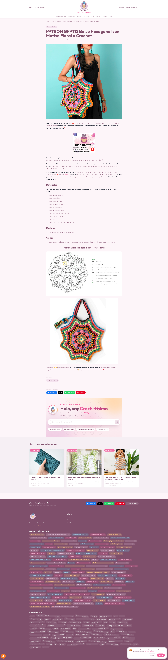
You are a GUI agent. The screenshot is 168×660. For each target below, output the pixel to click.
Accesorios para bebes (80, 534)
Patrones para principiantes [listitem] (86, 429)
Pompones (48, 588)
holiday (135, 644)
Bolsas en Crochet (52, 380)
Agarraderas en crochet (38, 537)
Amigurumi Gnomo (85, 537)
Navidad (80, 581)
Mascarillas (83, 578)
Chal (92, 16)
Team (66, 174)
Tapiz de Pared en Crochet (122, 597)
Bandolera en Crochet (67, 631)
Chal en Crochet (121, 631)
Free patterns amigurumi (39, 566)
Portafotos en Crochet (95, 588)
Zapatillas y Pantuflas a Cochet (114, 603)
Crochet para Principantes (106, 556)
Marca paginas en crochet (68, 578)
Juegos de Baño (36, 572)
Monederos (120, 578)
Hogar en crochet (63, 569)
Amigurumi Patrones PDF (82, 634)
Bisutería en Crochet (99, 637)
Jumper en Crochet (53, 632)
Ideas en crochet (88, 569)
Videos (99, 603)
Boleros (49, 544)
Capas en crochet (80, 547)
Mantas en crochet (37, 578)
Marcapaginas (128, 641)
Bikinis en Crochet (95, 541)
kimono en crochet (126, 644)
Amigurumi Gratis (61, 16)
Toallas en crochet (36, 600)
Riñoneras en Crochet (54, 594)
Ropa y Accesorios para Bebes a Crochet (77, 594)
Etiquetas (134, 7)
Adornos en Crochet (114, 534)
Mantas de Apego (125, 575)
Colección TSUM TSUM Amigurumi (86, 553)
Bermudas (82, 541)
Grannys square (131, 566)
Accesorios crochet (37, 534)
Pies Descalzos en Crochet (101, 584)
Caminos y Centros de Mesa (38, 625)
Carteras (34, 550)
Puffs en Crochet (53, 591)
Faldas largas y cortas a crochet (103, 562)
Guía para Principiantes (74, 625)
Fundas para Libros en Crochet (74, 566)
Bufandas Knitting (101, 544)
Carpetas (86, 16)
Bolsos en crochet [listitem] (103, 429)
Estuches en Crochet (83, 562)
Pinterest (81, 392)
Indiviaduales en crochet (104, 569)
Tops (111, 16)
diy (56, 644)
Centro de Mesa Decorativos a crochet (52, 550)
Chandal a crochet (122, 550)
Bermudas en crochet (49, 641)
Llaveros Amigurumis (118, 572)
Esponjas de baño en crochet (100, 629)
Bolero (122, 616)
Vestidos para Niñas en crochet (83, 603)
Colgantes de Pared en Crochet (56, 625)
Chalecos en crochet (107, 550)
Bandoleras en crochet (68, 541)
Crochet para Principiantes (111, 635)
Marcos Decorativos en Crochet (85, 619)
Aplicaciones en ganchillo (37, 622)
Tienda (128, 7)
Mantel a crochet (51, 578)
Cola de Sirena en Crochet (65, 553)
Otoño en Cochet (92, 581)
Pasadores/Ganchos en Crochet (64, 584)
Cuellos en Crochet (59, 559)
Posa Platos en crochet (112, 588)
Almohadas (70, 635)
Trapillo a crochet (99, 600)
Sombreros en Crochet (104, 597)
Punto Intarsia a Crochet (106, 591)
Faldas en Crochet (35, 647)
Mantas (105, 16)
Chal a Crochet (92, 550)
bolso (105, 622)
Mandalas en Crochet (71, 575)
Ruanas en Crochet (98, 594)
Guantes (56, 629)
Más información (149, 651)
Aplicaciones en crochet (50, 541)
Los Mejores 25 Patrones (113, 637)
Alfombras (112, 622)
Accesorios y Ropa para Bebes (76, 644)
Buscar (69, 522)
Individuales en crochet (82, 616)
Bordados (73, 544)
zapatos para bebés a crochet (40, 606)
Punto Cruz (92, 591)
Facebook (53, 392)
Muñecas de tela (68, 581)
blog (74, 628)
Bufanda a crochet (87, 544)
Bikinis (115, 616)
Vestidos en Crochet (63, 603)
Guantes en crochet (37, 569)
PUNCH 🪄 (65, 591)
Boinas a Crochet (96, 622)
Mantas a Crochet (36, 619)
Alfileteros (47, 619)
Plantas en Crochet (118, 584)
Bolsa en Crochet (56, 21)
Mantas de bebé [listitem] (69, 429)
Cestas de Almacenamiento (38, 632)
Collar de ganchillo (116, 553)
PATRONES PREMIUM (83, 584)
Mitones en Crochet (97, 578)
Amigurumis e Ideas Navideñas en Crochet (48, 615)
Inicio (30, 7)
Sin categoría (89, 597)
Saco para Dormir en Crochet (115, 594)
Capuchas (93, 547)
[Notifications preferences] (3, 656)
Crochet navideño (89, 556)
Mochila (109, 578)
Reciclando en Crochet (37, 594)
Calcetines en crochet (127, 634)
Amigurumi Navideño (100, 537)
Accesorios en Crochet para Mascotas (58, 534)
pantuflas (129, 581)
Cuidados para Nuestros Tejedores (79, 559)
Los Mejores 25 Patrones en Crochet (41, 575)
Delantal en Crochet (124, 559)
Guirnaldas (50, 569)
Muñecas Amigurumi (52, 581)
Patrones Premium (39, 7)
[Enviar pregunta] (117, 422)
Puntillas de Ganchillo (78, 591)
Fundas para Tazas (88, 625)
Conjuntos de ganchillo (37, 556)
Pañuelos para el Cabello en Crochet (41, 584)
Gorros (98, 16)
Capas (102, 644)
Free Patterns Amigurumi (61, 638)
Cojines (51, 553)
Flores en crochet (122, 562)
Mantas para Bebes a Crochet (83, 637)
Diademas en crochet (37, 562)
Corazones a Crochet (44, 629)
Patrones (121, 7)
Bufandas (49, 644)
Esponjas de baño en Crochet (56, 562)
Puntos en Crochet (123, 591)
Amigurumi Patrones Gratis (119, 625)
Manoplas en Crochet (88, 575)
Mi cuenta (69, 520)
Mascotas (45, 647)
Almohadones (71, 537)
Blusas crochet (130, 541)
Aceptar (161, 655)
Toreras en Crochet (65, 600)
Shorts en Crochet (75, 597)
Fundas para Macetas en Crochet (97, 566)
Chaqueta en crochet (116, 628)
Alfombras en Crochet (55, 537)
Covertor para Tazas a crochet (57, 556)
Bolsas (79, 16)
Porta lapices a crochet (78, 588)
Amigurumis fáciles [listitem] (55, 429)
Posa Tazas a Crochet (37, 591)
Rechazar (152, 655)
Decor (94, 559)
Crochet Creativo (75, 556)
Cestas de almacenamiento (75, 550)
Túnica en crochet (113, 600)
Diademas (47, 635)
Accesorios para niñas (97, 534)
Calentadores (35, 547)
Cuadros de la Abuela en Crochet (40, 559)
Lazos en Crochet (78, 572)
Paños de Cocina (106, 581)
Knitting (66, 572)
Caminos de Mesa (49, 547)
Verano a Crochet (128, 600)
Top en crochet (50, 600)
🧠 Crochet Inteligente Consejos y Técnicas (64, 606)
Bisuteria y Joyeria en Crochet (113, 541)
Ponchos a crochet (61, 588)
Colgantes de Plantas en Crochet (97, 641)
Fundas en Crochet (56, 566)
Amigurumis (71, 16)
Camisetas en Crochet (65, 547)
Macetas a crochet (81, 641)
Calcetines (129, 544)
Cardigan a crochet (107, 547)
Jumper (47, 572)
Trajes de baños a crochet (82, 600)
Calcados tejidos (116, 544)
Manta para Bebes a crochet (107, 575)
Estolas (71, 562)
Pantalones (118, 581)
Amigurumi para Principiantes (120, 537)
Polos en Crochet (36, 588)
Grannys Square (57, 619)
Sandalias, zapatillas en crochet (40, 597)
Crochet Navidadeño (84, 628)
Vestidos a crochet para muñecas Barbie (42, 603)
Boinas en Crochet (36, 544)
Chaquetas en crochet (37, 553)
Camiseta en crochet (36, 635)
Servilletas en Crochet (59, 597)
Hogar (112, 631)
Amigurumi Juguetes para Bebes (39, 638)
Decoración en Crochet (37, 644)
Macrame (58, 575)
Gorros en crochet (116, 566)
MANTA (32, 616)
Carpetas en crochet (123, 547)
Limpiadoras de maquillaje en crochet (97, 572)
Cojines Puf (94, 616)
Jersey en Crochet (121, 569)
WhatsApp (71, 392)
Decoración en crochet (108, 559)
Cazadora (62, 644)
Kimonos (57, 572)
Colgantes (103, 553)
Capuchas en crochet (58, 635)
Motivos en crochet (37, 581)
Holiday (75, 569)
